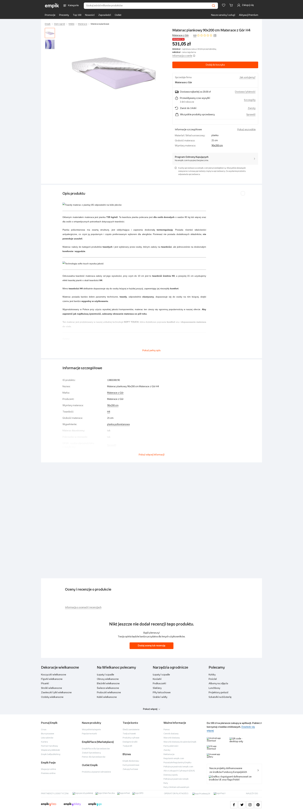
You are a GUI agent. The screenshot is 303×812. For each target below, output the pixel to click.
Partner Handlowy (49, 746)
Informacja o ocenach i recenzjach (83, 607)
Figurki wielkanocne (51, 679)
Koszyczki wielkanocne (53, 675)
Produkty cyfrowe (131, 738)
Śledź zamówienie (131, 730)
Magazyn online (48, 769)
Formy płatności (170, 746)
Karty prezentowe (131, 765)
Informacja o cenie (182, 56)
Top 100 (77, 15)
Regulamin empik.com (173, 759)
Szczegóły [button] (249, 100)
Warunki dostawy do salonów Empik (179, 742)
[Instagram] (249, 804)
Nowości (90, 15)
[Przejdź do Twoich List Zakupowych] (224, 5)
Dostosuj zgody (170, 775)
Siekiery (157, 688)
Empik (47, 24)
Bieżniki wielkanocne (108, 683)
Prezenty (64, 15)
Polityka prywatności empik (176, 779)
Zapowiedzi (104, 15)
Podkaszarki (159, 683)
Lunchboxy (214, 688)
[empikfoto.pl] (48, 805)
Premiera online (48, 773)
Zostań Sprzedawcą (91, 753)
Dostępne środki (130, 742)
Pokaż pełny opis (151, 350)
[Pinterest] (257, 804)
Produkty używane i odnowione (96, 772)
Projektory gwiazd (218, 692)
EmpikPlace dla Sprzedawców (96, 749)
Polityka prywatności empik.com (178, 767)
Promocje (50, 15)
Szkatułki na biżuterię (220, 697)
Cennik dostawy (170, 734)
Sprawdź (250, 114)
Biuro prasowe (47, 734)
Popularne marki (89, 734)
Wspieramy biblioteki (50, 750)
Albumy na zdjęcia (218, 683)
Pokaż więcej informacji (151, 455)
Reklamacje (168, 754)
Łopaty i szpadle (105, 675)
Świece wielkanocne (108, 688)
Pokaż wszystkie (246, 129)
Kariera (44, 742)
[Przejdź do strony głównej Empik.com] (52, 6)
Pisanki (45, 683)
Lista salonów (47, 738)
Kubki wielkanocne (107, 697)
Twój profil (127, 746)
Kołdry (212, 675)
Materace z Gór (180, 35)
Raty (165, 783)
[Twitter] (241, 804)
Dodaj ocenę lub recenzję (151, 645)
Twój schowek (129, 734)
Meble (71, 24)
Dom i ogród (59, 24)
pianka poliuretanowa (118, 424)
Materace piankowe (100, 24)
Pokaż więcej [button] (150, 709)
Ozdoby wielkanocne (52, 697)
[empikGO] (95, 805)
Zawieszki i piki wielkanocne (56, 692)
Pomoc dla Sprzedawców (93, 757)
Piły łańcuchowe (162, 692)
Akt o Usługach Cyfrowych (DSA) (179, 771)
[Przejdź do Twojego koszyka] (231, 5)
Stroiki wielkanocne (51, 688)
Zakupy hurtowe (130, 769)
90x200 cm (217, 145)
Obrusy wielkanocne (108, 679)
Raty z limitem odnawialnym (176, 787)
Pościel (213, 679)
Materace (82, 24)
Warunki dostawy (171, 738)
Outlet (118, 15)
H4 (108, 412)
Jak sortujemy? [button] (247, 77)
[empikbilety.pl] (72, 805)
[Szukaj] (213, 6)
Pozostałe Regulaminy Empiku (177, 763)
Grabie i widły (160, 697)
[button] (114, 71)
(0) (215, 35)
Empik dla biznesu (131, 761)
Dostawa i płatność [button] (245, 92)
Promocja (178, 39)
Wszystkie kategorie (91, 730)
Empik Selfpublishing (50, 754)
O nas (43, 730)
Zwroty (166, 750)
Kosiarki (157, 679)
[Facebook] (233, 804)
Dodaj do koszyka (215, 65)
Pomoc (166, 730)
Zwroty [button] (251, 108)
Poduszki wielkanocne (109, 692)
